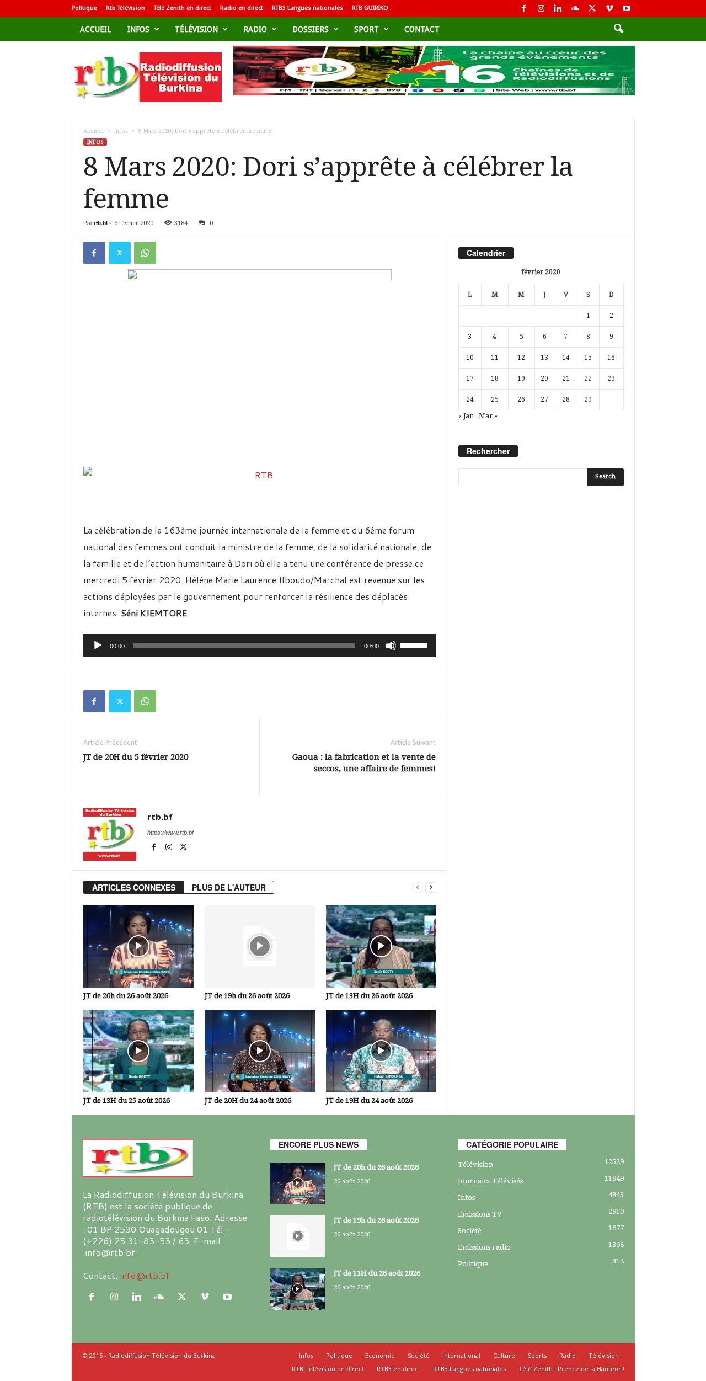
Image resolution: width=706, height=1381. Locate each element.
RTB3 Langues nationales (307, 8)
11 (495, 357)
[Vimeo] (609, 8)
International (461, 1355)
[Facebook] (524, 8)
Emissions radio (484, 1247)
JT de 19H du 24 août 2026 (369, 1100)
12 (521, 357)
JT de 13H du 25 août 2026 (126, 1100)
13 (544, 357)
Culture (504, 1355)
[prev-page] (417, 887)
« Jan (466, 416)
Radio (255, 29)
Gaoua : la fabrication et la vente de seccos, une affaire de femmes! (364, 763)
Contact (422, 29)
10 (470, 357)
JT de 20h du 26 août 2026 (125, 995)
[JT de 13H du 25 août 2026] (138, 1051)
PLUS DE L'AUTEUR (229, 887)
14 (566, 357)
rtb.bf (101, 223)
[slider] (415, 644)
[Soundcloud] (575, 8)
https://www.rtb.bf (170, 832)
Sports (537, 1355)
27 (544, 399)
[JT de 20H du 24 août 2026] (260, 1051)
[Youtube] (626, 8)
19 (521, 378)
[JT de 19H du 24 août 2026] (381, 1051)
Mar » (488, 416)
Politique (84, 8)
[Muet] (391, 645)
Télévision (196, 29)
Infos (138, 29)
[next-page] (430, 887)
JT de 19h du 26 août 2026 (247, 995)
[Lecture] (97, 645)
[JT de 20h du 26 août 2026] (138, 946)
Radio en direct (241, 8)
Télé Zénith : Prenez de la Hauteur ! (571, 1368)
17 (470, 378)
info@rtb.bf (145, 1275)
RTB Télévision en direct (328, 1368)
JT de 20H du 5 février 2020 (135, 757)
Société (470, 1231)
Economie (380, 1355)
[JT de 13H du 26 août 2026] (381, 946)
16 (611, 357)
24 (470, 399)
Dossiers (310, 29)
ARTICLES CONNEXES (133, 887)
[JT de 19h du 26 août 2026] (260, 946)
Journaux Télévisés (490, 1181)
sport (366, 29)
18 (495, 378)
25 (495, 399)
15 (588, 357)
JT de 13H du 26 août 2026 (369, 995)
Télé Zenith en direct (182, 8)
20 (544, 378)
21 (566, 378)
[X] (592, 8)
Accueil (95, 29)
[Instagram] (541, 8)
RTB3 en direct (398, 1368)
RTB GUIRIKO (370, 8)
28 (566, 399)
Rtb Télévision (125, 8)
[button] (618, 29)
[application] (259, 645)
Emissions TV (480, 1214)
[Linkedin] (558, 8)
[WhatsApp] (145, 253)
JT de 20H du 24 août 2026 (248, 1100)
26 (521, 399)
